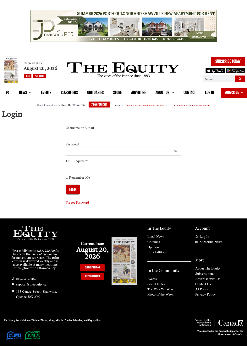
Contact (190, 92)
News (23, 92)
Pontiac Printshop (73, 320)
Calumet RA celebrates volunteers (192, 105)
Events (46, 92)
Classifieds (69, 92)
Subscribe (232, 92)
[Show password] (175, 151)
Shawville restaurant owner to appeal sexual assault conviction (148, 105)
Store (117, 92)
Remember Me (79, 177)
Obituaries (95, 92)
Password (72, 144)
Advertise (138, 92)
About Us (162, 92)
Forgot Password (77, 202)
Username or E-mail (80, 127)
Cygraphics (94, 320)
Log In (209, 92)
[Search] (240, 79)
